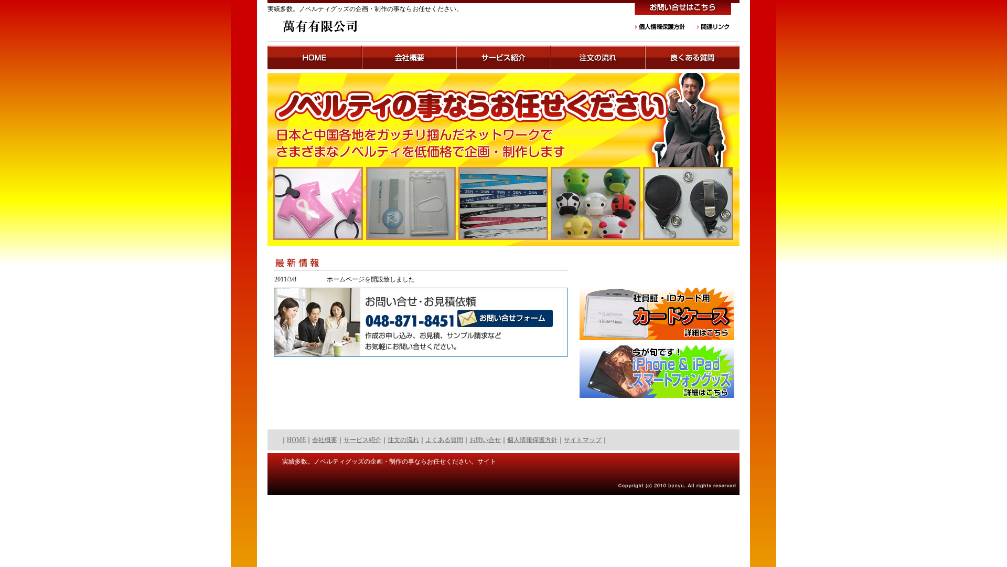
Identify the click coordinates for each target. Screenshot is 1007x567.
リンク (713, 27)
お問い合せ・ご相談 (683, 8)
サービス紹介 (362, 440)
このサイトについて (503, 58)
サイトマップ (583, 440)
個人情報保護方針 (661, 27)
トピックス (409, 58)
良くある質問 (692, 58)
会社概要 (324, 440)
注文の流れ (598, 58)
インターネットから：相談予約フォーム (536, 318)
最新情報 (421, 265)
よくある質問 (444, 440)
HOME (314, 58)
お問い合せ (485, 440)
